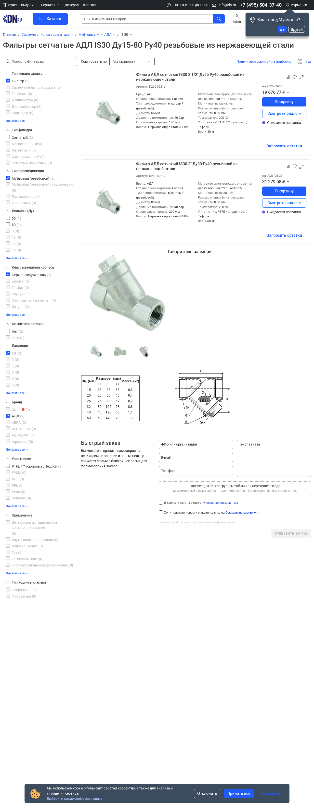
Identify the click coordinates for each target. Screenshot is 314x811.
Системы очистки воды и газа (46, 34)
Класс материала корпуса (33, 267)
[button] (51, 5)
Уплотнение (21, 459)
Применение (22, 515)
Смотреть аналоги (284, 113)
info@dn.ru (227, 5)
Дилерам (72, 5)
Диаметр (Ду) (23, 211)
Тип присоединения (28, 171)
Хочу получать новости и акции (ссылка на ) (211, 512)
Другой (297, 29)
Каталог (54, 18)
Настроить (270, 793)
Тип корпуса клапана (29, 582)
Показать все (15, 121)
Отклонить (207, 793)
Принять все (238, 793)
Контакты (91, 5)
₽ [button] (283, 92)
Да (282, 29)
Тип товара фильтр (27, 73)
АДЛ (108, 34)
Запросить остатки (284, 146)
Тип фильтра (22, 130)
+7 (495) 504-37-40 (261, 5)
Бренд (17, 402)
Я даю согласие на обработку (201, 503)
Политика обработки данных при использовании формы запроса (197, 522)
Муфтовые (86, 34)
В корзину (284, 101)
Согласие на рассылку (241, 512)
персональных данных (222, 503)
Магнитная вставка (28, 324)
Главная (9, 34)
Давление (20, 346)
